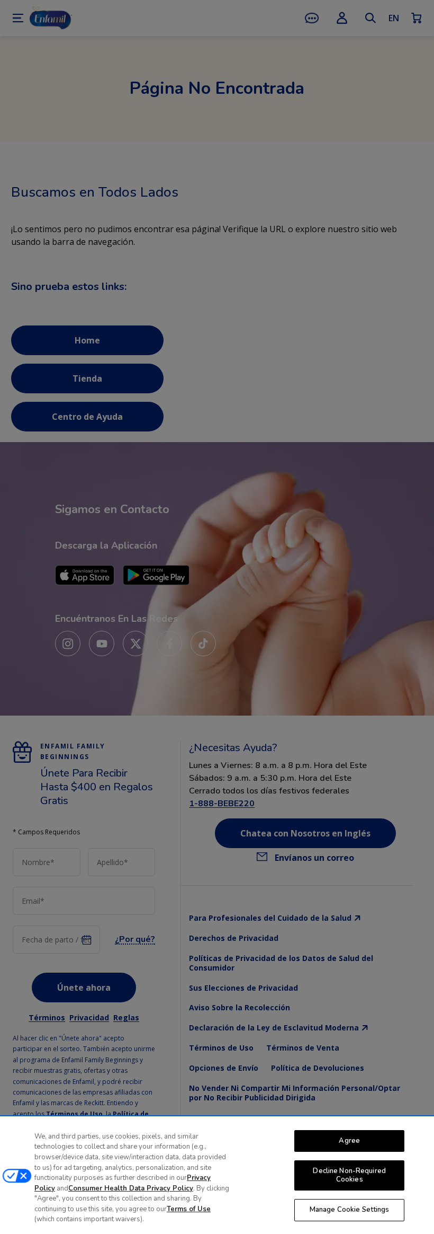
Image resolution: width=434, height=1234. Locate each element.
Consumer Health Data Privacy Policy (130, 1188)
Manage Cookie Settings (350, 1209)
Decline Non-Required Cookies (349, 1175)
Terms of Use (189, 1209)
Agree (349, 1140)
